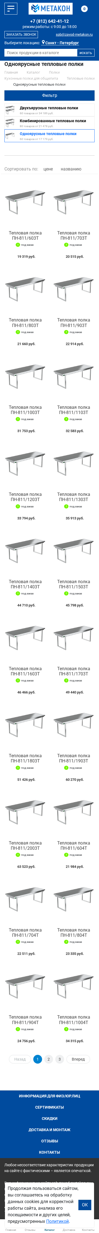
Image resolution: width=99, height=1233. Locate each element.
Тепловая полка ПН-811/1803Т (25, 758)
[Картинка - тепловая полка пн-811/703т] (73, 202)
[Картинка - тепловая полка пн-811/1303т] (73, 464)
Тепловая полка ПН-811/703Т (73, 235)
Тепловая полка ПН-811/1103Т (73, 410)
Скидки (49, 1118)
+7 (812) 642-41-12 (49, 21)
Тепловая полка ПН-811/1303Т (73, 497)
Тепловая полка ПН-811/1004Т (73, 1019)
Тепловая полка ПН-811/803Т (25, 322)
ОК (85, 1204)
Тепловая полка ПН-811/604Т (73, 845)
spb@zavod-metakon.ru (74, 34)
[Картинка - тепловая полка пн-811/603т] (25, 202)
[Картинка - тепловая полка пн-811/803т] (25, 289)
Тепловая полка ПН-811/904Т (25, 1019)
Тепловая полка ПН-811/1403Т (25, 584)
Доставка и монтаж (49, 1130)
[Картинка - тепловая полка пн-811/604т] (73, 812)
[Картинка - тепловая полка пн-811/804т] (73, 899)
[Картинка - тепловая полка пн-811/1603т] (25, 638)
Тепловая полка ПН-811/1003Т (25, 410)
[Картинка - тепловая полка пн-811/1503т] (73, 551)
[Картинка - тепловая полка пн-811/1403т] (25, 551)
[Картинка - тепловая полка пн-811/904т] (25, 986)
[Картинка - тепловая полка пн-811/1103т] (73, 377)
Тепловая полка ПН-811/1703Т (73, 671)
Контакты (49, 1152)
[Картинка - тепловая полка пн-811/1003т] (25, 377)
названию (71, 169)
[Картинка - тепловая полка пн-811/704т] (25, 899)
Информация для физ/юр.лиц (49, 1096)
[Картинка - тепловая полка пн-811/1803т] (25, 725)
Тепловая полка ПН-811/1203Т (25, 497)
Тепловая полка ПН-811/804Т (73, 932)
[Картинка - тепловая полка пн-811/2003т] (25, 812)
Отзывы (49, 1141)
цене (48, 169)
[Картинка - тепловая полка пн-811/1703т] (73, 638)
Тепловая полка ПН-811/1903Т (73, 758)
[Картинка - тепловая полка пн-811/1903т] (73, 725)
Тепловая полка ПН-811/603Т (25, 235)
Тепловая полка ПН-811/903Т (73, 322)
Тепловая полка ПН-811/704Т (25, 932)
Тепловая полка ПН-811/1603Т (25, 671)
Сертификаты (49, 1107)
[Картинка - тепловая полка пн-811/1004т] (73, 986)
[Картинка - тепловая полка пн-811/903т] (73, 289)
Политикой (57, 1221)
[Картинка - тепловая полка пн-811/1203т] (25, 464)
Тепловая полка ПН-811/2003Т (25, 845)
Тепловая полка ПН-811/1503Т (73, 584)
